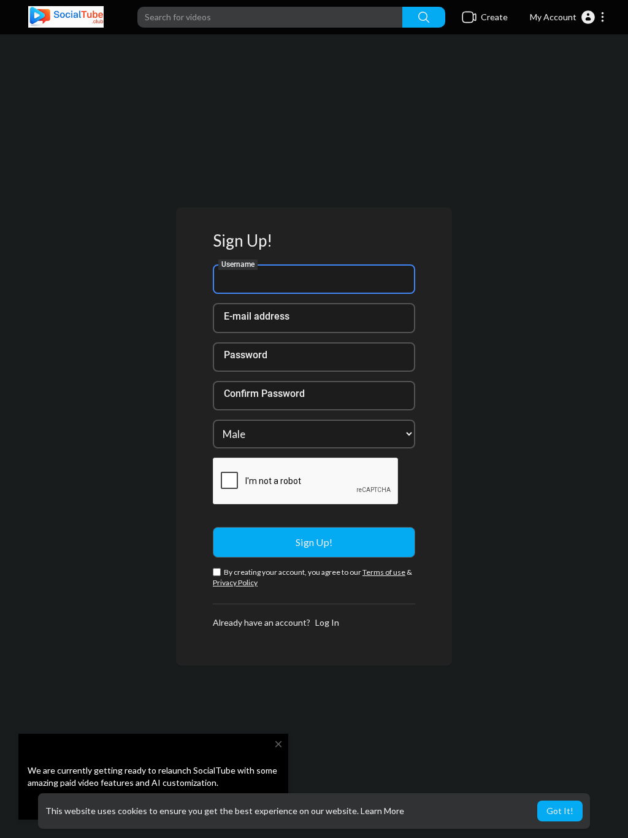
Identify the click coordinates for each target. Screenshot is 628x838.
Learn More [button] (382, 810)
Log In (327, 622)
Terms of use (383, 572)
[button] (567, 17)
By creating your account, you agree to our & (312, 577)
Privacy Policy (235, 582)
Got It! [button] (559, 810)
